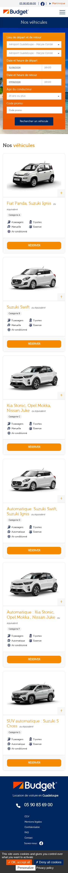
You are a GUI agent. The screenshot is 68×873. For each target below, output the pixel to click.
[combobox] (34, 44)
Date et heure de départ (22, 60)
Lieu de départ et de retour (24, 37)
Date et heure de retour (22, 75)
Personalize (26, 867)
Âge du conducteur (19, 89)
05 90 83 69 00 (27, 3)
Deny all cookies (49, 862)
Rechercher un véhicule (34, 121)
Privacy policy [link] (45, 867)
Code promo (15, 103)
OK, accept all (20, 862)
